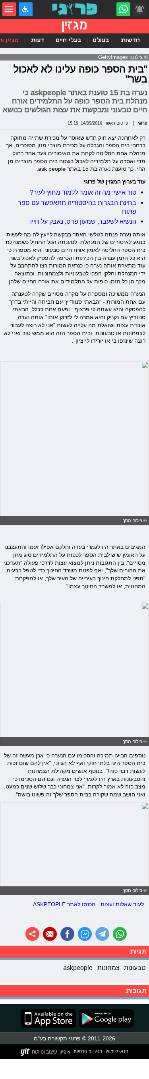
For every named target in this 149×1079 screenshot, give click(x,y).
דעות (37, 40)
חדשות (130, 40)
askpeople (78, 967)
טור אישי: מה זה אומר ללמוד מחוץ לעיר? (83, 192)
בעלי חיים (68, 40)
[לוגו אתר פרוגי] (74, 9)
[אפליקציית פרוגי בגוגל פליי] (105, 1018)
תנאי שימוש (116, 1051)
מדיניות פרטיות (88, 1051)
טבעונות (134, 967)
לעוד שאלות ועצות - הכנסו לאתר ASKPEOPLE (88, 904)
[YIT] (46, 1052)
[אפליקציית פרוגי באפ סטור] (48, 1018)
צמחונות (108, 967)
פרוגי (142, 123)
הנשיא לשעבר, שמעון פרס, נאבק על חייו (83, 221)
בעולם (101, 40)
